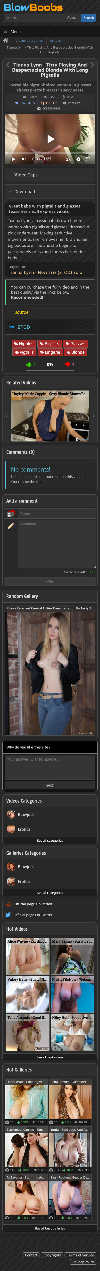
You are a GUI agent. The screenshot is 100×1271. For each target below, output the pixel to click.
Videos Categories (24, 800)
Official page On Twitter (33, 915)
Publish (50, 582)
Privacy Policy (83, 1262)
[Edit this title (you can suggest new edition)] (86, 65)
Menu (16, 31)
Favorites (27, 103)
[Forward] (93, 416)
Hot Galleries (19, 1069)
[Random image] (45, 1102)
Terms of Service (80, 1255)
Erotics (32, 97)
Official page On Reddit (33, 904)
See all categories (50, 840)
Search (89, 18)
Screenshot (51, 108)
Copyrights (52, 1255)
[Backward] (6, 416)
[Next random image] (91, 670)
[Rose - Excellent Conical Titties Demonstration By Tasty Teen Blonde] (50, 670)
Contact (31, 1255)
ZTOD (23, 327)
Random (74, 103)
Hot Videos (17, 928)
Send (50, 785)
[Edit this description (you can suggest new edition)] (90, 206)
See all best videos (50, 1057)
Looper (51, 103)
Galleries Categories (26, 852)
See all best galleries (50, 1228)
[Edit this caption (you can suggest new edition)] (93, 85)
